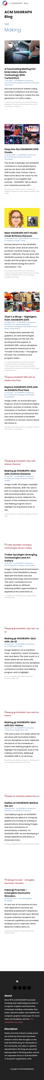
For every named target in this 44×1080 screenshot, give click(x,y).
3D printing (8, 189)
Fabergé (15, 931)
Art (5, 83)
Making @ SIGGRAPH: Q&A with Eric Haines (20, 724)
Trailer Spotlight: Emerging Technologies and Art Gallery (20, 557)
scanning (36, 273)
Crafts (12, 102)
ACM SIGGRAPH (17, 271)
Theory (22, 241)
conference (22, 364)
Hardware (23, 478)
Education (27, 83)
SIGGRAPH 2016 (20, 368)
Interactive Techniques (22, 366)
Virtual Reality (9, 370)
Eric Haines (23, 760)
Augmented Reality (23, 324)
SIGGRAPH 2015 (9, 368)
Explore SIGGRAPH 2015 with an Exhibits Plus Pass (21, 388)
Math (32, 931)
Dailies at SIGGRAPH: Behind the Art (21, 804)
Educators (26, 102)
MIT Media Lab (28, 676)
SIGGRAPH (7, 275)
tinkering (30, 275)
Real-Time (24, 730)
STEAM (26, 104)
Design (20, 83)
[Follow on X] (20, 988)
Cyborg (12, 273)
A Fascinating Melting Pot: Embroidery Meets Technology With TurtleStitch (20, 73)
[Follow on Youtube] (29, 988)
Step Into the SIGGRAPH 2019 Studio (21, 151)
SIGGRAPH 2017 (17, 275)
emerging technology (11, 427)
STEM (30, 104)
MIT (11, 104)
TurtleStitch (17, 106)
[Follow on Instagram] (24, 988)
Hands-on (23, 427)
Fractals (21, 931)
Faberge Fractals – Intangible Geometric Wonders (17, 893)
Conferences (12, 83)
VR (15, 370)
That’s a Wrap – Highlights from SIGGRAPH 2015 (20, 318)
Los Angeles (28, 189)
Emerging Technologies (23, 327)
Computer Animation (28, 362)
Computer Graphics (11, 364)
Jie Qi (6, 676)
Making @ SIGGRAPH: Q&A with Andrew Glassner (20, 472)
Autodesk (15, 760)
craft (13, 596)
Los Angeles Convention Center (19, 190)
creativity (7, 844)
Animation (8, 324)
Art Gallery (7, 596)
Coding (7, 102)
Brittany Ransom (28, 271)
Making (6, 104)
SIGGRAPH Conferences (24, 81)
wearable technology (11, 277)
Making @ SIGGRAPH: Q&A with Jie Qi (20, 640)
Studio (35, 104)
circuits (6, 273)
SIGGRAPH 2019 (18, 104)
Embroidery (34, 102)
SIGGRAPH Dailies (33, 844)
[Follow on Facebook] (15, 988)
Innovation (19, 273)
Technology (8, 106)
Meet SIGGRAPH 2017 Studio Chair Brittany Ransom (20, 234)
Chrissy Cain (19, 189)
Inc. (28, 760)
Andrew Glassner (10, 514)
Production (27, 811)
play (30, 273)
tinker (17, 678)
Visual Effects (15, 329)
